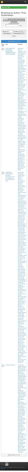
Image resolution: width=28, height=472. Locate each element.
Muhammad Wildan (20, 210)
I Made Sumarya (21, 141)
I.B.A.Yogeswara (21, 379)
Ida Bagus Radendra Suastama (21, 264)
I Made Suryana (21, 159)
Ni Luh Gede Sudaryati (21, 223)
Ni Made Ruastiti (21, 196)
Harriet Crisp (21, 348)
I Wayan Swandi (21, 180)
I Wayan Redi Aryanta (20, 426)
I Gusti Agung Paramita (21, 374)
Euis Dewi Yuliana (21, 267)
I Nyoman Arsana (21, 69)
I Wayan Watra (21, 398)
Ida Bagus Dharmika (21, 113)
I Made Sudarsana (21, 351)
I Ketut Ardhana (21, 174)
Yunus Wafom (21, 198)
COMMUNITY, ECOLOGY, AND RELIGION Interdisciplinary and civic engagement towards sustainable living (10, 177)
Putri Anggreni (21, 380)
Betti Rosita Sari (21, 361)
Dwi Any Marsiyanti (22, 187)
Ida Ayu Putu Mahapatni (21, 442)
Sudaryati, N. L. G (22, 111)
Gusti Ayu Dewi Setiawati (22, 292)
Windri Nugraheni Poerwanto (22, 106)
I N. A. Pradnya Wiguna (21, 241)
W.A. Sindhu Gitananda (22, 434)
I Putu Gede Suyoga (21, 140)
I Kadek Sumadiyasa (21, 317)
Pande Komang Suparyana (21, 157)
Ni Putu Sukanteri (21, 154)
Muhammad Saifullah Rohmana (20, 178)
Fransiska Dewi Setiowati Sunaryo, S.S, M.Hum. (22, 330)
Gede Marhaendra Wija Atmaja (22, 334)
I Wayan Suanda (22, 70)
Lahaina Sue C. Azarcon (22, 368)
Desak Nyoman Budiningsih (21, 295)
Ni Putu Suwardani (21, 271)
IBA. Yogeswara (21, 450)
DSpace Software (4, 467)
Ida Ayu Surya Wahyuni (22, 137)
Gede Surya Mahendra (20, 56)
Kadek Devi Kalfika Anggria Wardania (22, 311)
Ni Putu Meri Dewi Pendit (21, 249)
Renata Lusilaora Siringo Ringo (22, 100)
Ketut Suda (20, 436)
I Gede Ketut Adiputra (21, 82)
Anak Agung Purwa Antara (21, 247)
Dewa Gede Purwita (20, 344)
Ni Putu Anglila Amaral (21, 216)
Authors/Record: (18, 33)
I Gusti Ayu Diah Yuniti (22, 234)
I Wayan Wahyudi (20, 134)
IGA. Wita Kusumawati (22, 448)
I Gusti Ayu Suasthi (22, 207)
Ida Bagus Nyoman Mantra (21, 73)
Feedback (2, 468)
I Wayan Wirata (21, 402)
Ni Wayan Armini (21, 370)
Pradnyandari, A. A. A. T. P (21, 109)
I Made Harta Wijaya (21, 168)
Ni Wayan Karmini (22, 115)
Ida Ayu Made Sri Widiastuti (21, 78)
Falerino (19, 266)
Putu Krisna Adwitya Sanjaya (21, 200)
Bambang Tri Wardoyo (21, 307)
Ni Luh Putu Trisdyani (22, 353)
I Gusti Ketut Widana (21, 206)
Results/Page (6, 33)
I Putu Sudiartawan (21, 51)
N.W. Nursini (20, 420)
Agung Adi (20, 355)
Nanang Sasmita (21, 237)
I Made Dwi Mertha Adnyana (22, 225)
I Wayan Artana (21, 323)
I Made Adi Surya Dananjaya (21, 416)
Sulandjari (20, 273)
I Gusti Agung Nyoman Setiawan (21, 304)
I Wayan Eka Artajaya (21, 88)
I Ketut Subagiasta (20, 390)
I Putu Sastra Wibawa (21, 299)
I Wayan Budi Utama (22, 372)
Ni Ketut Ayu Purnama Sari (21, 58)
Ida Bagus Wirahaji (21, 166)
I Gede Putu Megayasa (22, 143)
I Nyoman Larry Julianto (21, 185)
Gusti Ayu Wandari (20, 121)
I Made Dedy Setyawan (21, 161)
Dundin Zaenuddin (20, 358)
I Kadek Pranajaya (21, 284)
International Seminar (10, 365)
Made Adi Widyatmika (22, 321)
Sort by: (5, 31)
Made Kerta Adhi (21, 245)
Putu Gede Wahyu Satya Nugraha (22, 67)
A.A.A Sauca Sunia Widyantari (21, 97)
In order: (16, 31)
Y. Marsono (20, 452)
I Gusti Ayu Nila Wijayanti (22, 345)
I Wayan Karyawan (22, 355)
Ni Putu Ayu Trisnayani (20, 385)
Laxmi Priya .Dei (21, 382)
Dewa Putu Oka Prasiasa (21, 218)
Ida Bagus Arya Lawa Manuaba (21, 231)
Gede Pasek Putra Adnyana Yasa (21, 341)
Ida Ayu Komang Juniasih (21, 258)
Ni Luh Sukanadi (21, 136)
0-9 (8, 19)
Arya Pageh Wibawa (20, 183)
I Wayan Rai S (21, 188)
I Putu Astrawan (22, 274)
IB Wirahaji (20, 291)
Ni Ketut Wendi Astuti (22, 80)
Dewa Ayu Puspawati (22, 297)
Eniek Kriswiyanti (21, 123)
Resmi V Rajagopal (22, 424)
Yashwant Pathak (20, 407)
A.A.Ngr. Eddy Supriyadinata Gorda (21, 315)
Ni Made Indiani (21, 119)
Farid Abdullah (21, 308)
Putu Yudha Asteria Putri (20, 64)
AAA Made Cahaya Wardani (21, 164)
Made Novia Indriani (20, 320)
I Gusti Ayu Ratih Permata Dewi (21, 61)
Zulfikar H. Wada (21, 243)
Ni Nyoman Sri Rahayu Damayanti (21, 152)
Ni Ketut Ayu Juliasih (22, 124)
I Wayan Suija (22, 270)
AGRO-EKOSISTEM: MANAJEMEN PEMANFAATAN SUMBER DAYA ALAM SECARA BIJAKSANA (11, 51)
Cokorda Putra (21, 286)
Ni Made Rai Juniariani (20, 146)
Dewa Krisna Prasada (21, 228)
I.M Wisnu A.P (22, 404)
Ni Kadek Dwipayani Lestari (22, 94)
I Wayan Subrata (21, 391)
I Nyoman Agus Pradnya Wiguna (21, 278)
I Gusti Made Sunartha (21, 191)
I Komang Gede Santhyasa (21, 397)
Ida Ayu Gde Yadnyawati (20, 173)
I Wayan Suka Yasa (22, 387)
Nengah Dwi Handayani (20, 76)
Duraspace (22, 467)
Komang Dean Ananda (21, 86)
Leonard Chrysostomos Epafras (21, 326)
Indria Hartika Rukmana (22, 211)
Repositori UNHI (6, 7)
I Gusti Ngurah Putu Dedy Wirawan (22, 102)
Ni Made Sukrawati (20, 117)
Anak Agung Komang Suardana (20, 50)
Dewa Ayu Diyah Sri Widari (21, 221)
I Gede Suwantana (22, 392)
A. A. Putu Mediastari (22, 53)
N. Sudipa (20, 112)
